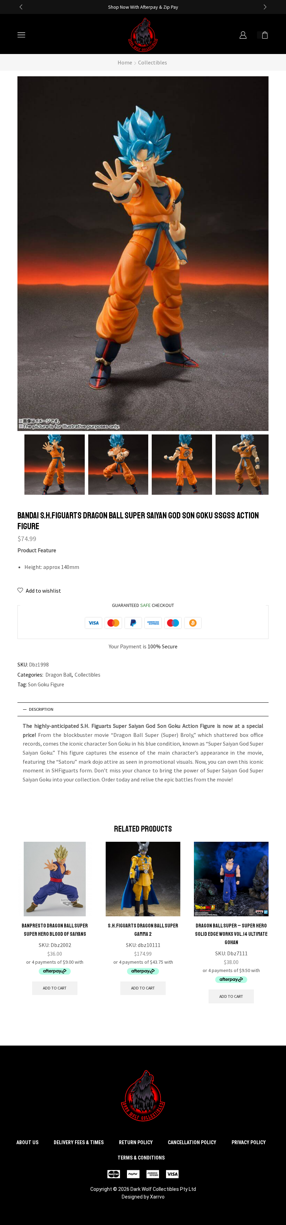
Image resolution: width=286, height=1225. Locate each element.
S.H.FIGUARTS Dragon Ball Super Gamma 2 (143, 930)
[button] (20, 7)
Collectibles (152, 62)
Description (41, 709)
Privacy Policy (249, 1142)
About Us (27, 1142)
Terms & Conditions (141, 1158)
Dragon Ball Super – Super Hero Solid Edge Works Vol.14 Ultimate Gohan (231, 934)
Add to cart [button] (55, 988)
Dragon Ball (58, 674)
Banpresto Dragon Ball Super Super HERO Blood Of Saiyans (55, 930)
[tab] (143, 709)
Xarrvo (157, 1197)
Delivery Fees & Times (79, 1142)
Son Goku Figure (46, 684)
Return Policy (136, 1142)
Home (125, 62)
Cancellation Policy (192, 1142)
